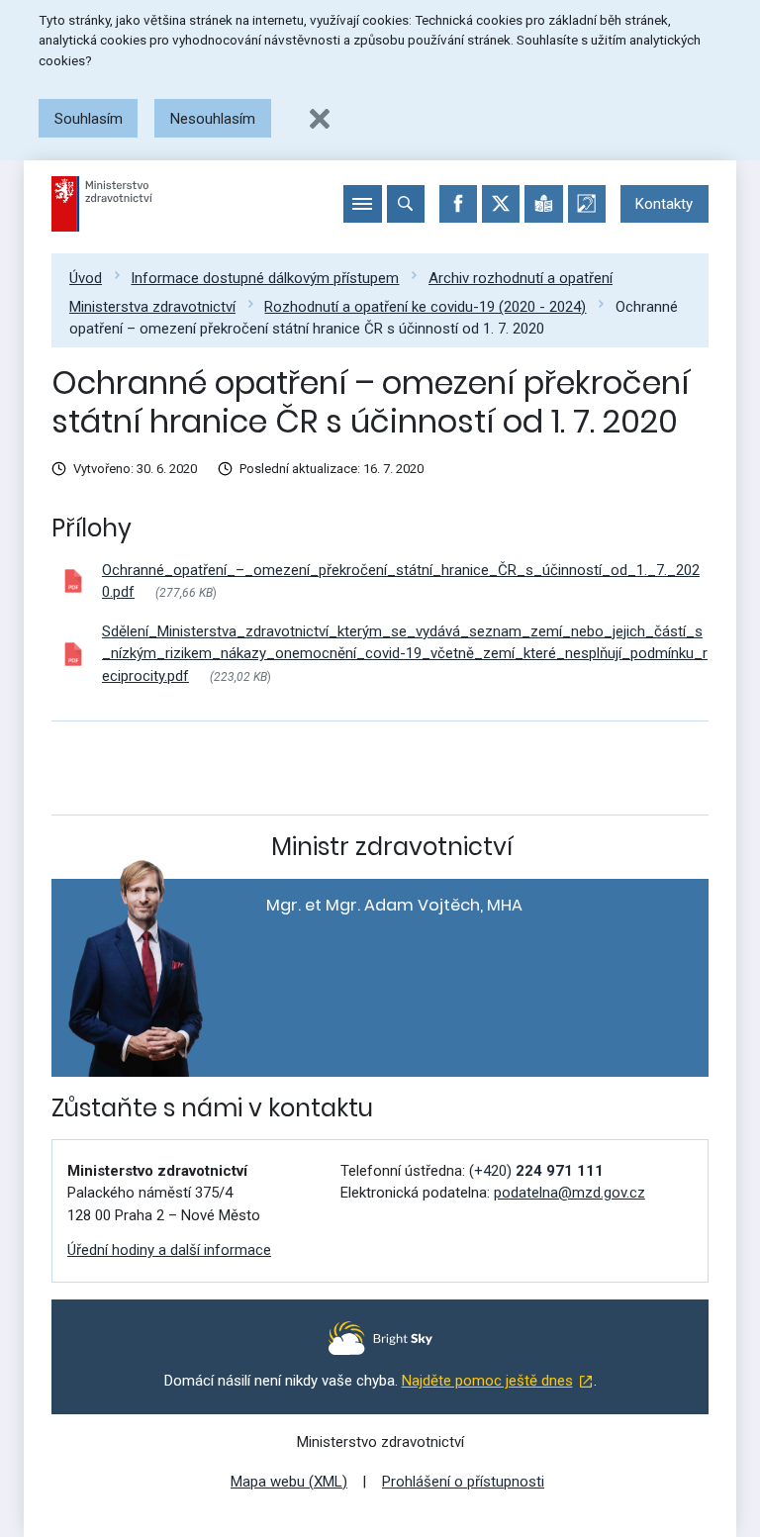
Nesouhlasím (212, 119)
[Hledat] (406, 204)
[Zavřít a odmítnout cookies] (319, 118)
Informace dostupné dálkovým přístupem (265, 278)
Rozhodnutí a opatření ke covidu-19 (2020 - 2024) (425, 307)
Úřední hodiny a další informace (169, 1250)
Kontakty (664, 204)
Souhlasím (88, 119)
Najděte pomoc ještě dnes (487, 1381)
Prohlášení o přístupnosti (463, 1481)
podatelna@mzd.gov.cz (569, 1192)
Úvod (85, 278)
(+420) (536, 1171)
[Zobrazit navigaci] (362, 204)
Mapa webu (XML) (289, 1481)
